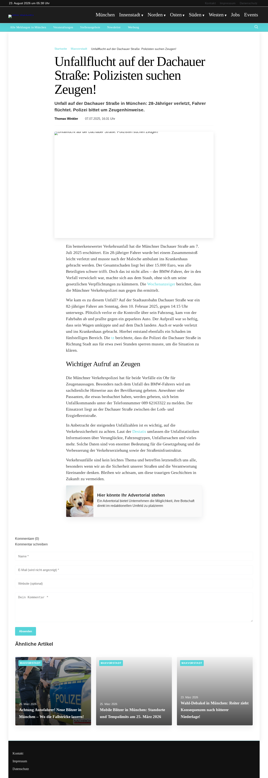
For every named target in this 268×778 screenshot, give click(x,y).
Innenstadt (129, 15)
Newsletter (114, 27)
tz (112, 337)
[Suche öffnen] (256, 27)
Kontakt (210, 3)
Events (251, 15)
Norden (155, 15)
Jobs (235, 15)
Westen (216, 15)
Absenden (25, 631)
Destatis (139, 431)
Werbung (133, 27)
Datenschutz (249, 3)
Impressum (228, 3)
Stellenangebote (90, 27)
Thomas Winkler (66, 118)
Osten (176, 15)
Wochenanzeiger (161, 284)
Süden (195, 15)
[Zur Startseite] (21, 14)
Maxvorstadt (79, 48)
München (105, 15)
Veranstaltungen (63, 27)
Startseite (60, 48)
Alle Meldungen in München (28, 27)
